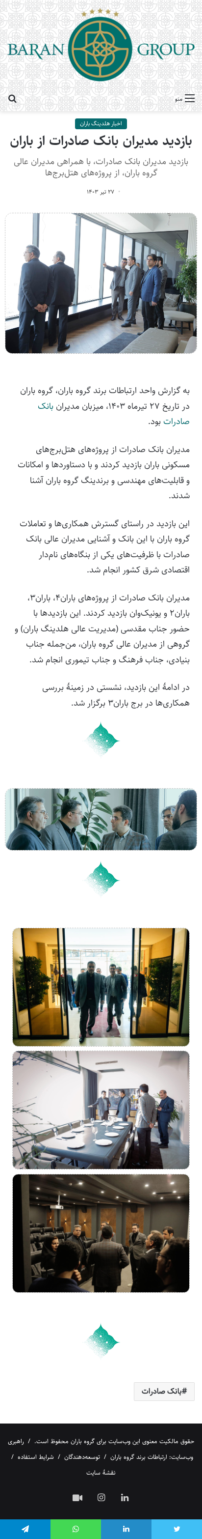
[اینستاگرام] (101, 1497)
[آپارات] (77, 1498)
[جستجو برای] (12, 98)
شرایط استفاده (36, 1457)
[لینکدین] (124, 1497)
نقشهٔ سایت (101, 1473)
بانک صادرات (162, 1391)
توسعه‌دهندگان (82, 1457)
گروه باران (83, 1441)
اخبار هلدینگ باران (101, 123)
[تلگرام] (25, 1529)
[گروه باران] (101, 44)
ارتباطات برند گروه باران (138, 1457)
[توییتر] (177, 1529)
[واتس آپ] (75, 1529)
